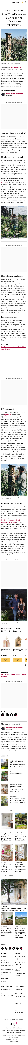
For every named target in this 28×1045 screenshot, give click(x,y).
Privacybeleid (18, 1028)
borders (4, 182)
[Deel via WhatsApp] (7, 714)
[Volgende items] (26, 665)
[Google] (2, 948)
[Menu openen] (2, 2)
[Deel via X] (15, 714)
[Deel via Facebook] (11, 714)
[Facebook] (6, 948)
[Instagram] (10, 948)
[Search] (26, 2)
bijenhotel (8, 415)
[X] (21, 948)
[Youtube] (13, 948)
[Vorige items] (23, 665)
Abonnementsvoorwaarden (14, 1032)
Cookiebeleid (10, 1028)
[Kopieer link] (2, 714)
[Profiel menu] (22, 2)
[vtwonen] (14, 2)
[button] (7, 1030)
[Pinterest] (17, 948)
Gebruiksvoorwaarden (20, 1030)
